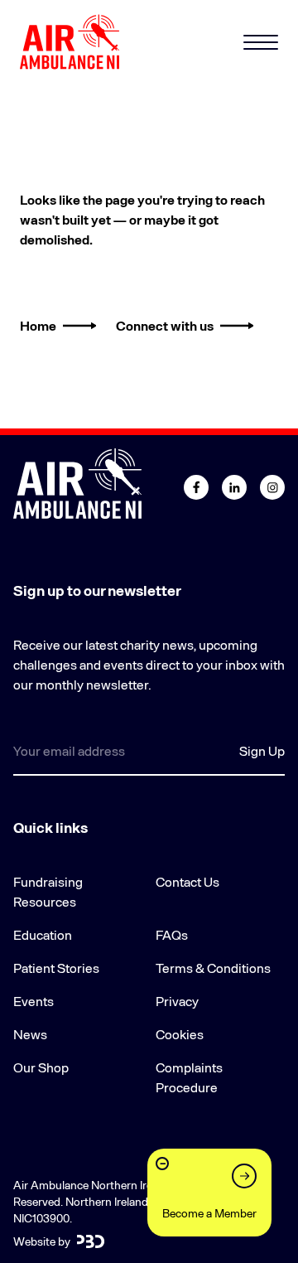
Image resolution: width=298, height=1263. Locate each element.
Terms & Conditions (213, 967)
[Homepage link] (69, 42)
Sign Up (262, 750)
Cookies (180, 1034)
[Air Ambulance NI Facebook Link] (196, 487)
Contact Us (187, 881)
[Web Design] (90, 1241)
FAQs (172, 934)
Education (42, 934)
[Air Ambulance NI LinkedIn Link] (234, 487)
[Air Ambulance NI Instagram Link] (272, 487)
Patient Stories (56, 967)
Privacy (177, 1001)
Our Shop (41, 1067)
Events (33, 1001)
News (30, 1034)
